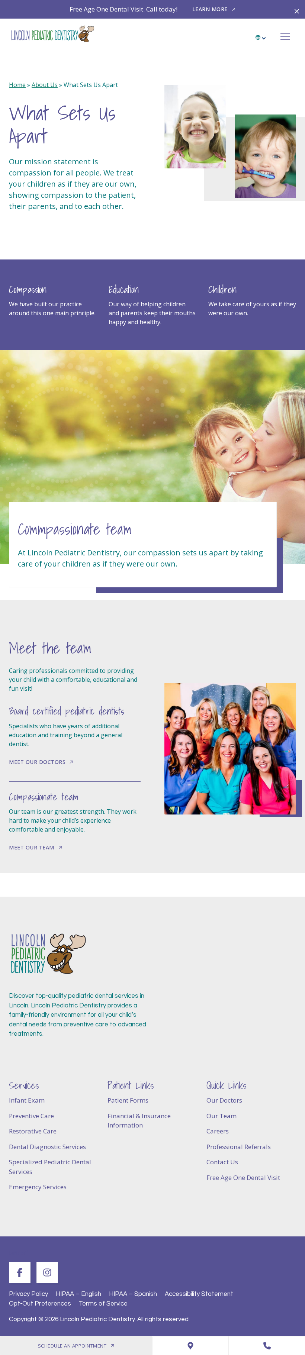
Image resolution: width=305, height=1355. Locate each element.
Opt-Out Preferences (40, 1303)
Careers (217, 1131)
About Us (45, 85)
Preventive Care (31, 1116)
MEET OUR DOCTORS (37, 761)
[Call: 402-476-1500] (267, 1345)
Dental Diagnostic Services (47, 1146)
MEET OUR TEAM (31, 847)
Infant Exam (27, 1100)
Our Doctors (224, 1100)
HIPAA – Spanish (133, 1294)
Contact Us (222, 1162)
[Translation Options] (261, 34)
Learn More (210, 9)
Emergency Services (38, 1187)
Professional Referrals (238, 1146)
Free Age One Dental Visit (243, 1177)
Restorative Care (33, 1131)
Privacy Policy (28, 1294)
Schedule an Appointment (72, 1345)
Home (17, 85)
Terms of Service (103, 1303)
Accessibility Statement (199, 1294)
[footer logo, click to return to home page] (48, 954)
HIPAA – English (78, 1294)
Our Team (221, 1116)
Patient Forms (127, 1100)
